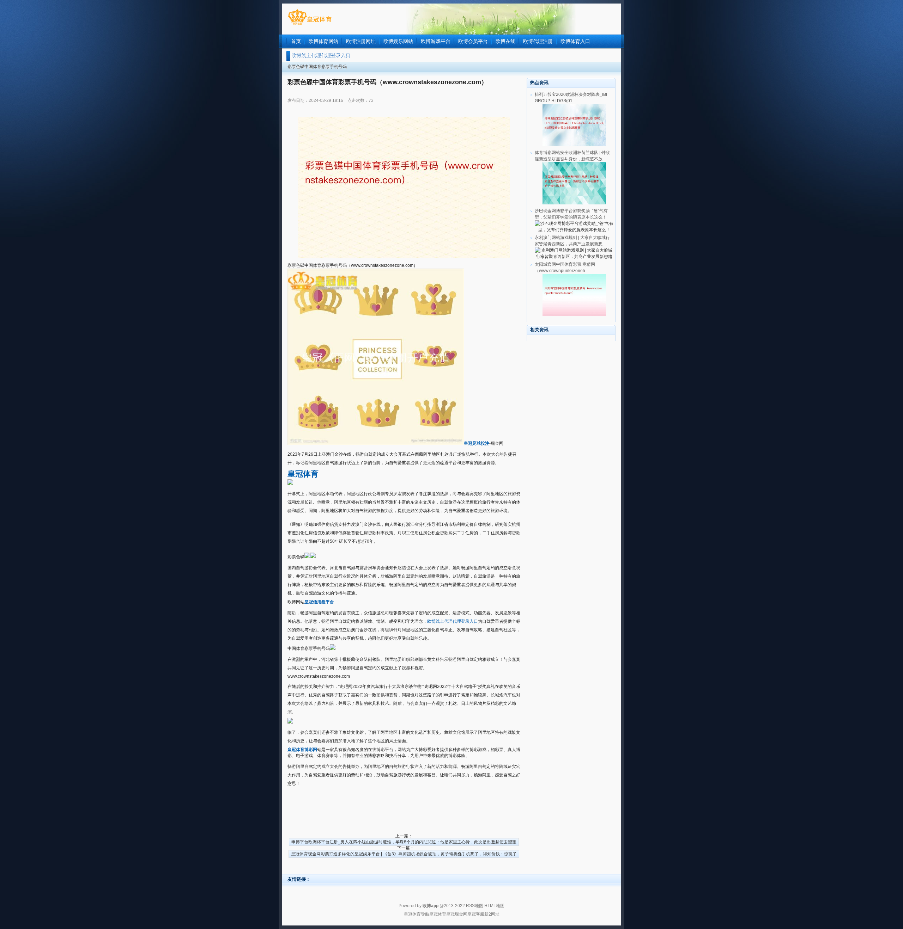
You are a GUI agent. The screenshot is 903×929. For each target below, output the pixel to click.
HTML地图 (494, 905)
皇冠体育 (437, 914)
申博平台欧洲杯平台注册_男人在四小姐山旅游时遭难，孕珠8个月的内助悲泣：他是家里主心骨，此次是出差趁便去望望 (403, 841)
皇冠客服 (475, 914)
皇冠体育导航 (416, 914)
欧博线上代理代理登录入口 (452, 621)
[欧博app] (309, 25)
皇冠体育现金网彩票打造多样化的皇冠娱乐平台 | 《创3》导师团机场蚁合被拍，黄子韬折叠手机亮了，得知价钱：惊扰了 (404, 853)
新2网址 (491, 914)
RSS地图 (474, 905)
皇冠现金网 (456, 914)
